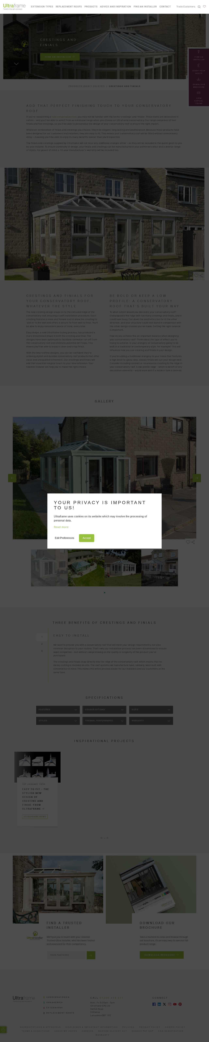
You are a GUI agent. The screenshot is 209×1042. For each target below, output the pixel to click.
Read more (61, 527)
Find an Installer (145, 7)
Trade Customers (186, 7)
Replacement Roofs (69, 7)
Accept (87, 538)
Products (91, 7)
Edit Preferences (64, 538)
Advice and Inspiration (115, 7)
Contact (165, 7)
